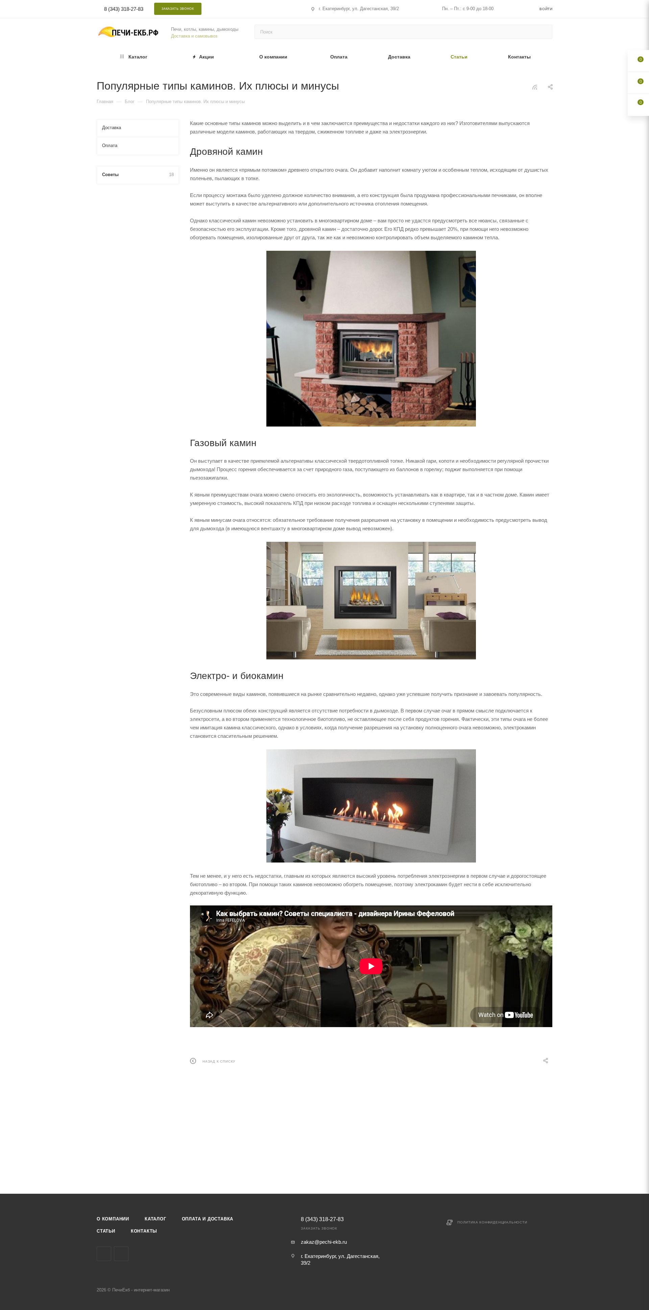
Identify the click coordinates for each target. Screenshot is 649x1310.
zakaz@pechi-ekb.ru (324, 1242)
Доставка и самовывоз (194, 36)
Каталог (155, 1218)
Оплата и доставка (208, 1218)
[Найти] (544, 32)
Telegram (247, 8)
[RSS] (534, 87)
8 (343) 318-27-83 (123, 9)
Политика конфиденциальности (492, 1222)
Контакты (144, 1231)
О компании (113, 1218)
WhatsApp (265, 8)
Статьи (106, 1231)
